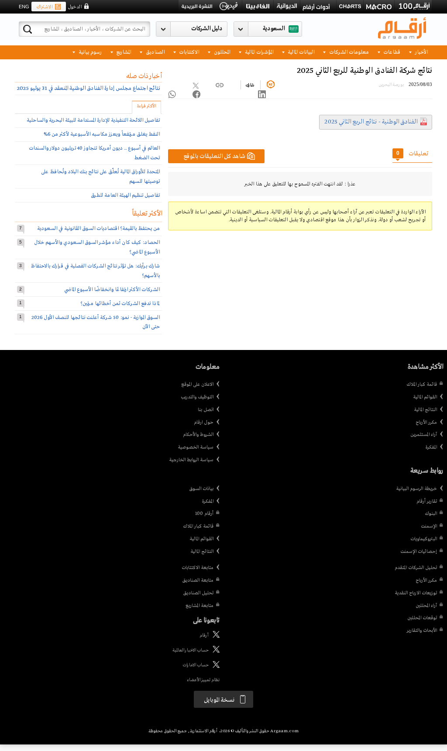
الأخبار (421, 51)
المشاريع (123, 51)
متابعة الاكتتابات (197, 568)
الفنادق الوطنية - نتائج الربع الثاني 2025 (370, 122)
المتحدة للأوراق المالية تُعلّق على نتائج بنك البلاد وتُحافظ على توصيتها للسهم (100, 176)
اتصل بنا (205, 410)
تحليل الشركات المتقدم (416, 568)
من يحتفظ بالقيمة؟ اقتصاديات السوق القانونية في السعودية (98, 228)
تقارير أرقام (426, 501)
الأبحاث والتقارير (422, 631)
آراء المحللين (426, 606)
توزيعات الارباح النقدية (416, 593)
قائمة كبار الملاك (421, 384)
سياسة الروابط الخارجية (191, 460)
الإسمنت (429, 526)
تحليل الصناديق (198, 593)
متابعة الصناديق (197, 580)
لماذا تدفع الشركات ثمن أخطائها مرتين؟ (120, 303)
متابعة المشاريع (199, 606)
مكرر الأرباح (426, 422)
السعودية (274, 28)
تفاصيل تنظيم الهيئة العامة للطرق (125, 195)
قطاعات (391, 51)
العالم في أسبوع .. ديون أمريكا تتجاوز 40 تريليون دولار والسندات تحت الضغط (94, 153)
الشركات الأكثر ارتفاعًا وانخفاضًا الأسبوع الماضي (112, 289)
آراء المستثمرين (423, 435)
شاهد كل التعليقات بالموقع (214, 156)
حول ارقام (203, 422)
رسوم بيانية (89, 51)
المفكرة (431, 447)
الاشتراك (44, 7)
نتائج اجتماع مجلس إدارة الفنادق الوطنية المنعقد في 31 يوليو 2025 (88, 88)
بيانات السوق (201, 489)
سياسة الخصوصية (195, 447)
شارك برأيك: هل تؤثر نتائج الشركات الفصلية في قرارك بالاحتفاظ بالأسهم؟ (95, 271)
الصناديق (154, 51)
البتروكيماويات (423, 539)
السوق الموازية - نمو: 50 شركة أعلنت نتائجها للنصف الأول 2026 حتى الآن (95, 322)
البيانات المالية (300, 51)
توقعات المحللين (422, 618)
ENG (24, 6)
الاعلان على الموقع (197, 384)
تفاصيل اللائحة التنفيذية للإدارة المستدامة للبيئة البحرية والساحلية (93, 120)
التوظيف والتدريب (197, 397)
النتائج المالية (425, 410)
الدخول (75, 7)
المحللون (221, 51)
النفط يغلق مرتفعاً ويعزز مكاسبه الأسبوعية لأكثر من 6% (102, 134)
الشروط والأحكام (198, 435)
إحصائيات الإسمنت (418, 552)
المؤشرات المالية (258, 51)
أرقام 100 (204, 514)
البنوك (431, 514)
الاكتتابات (188, 51)
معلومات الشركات (348, 51)
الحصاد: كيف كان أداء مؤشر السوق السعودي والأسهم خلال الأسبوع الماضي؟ (97, 247)
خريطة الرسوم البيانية (416, 489)
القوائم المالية (425, 397)
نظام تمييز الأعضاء (203, 680)
